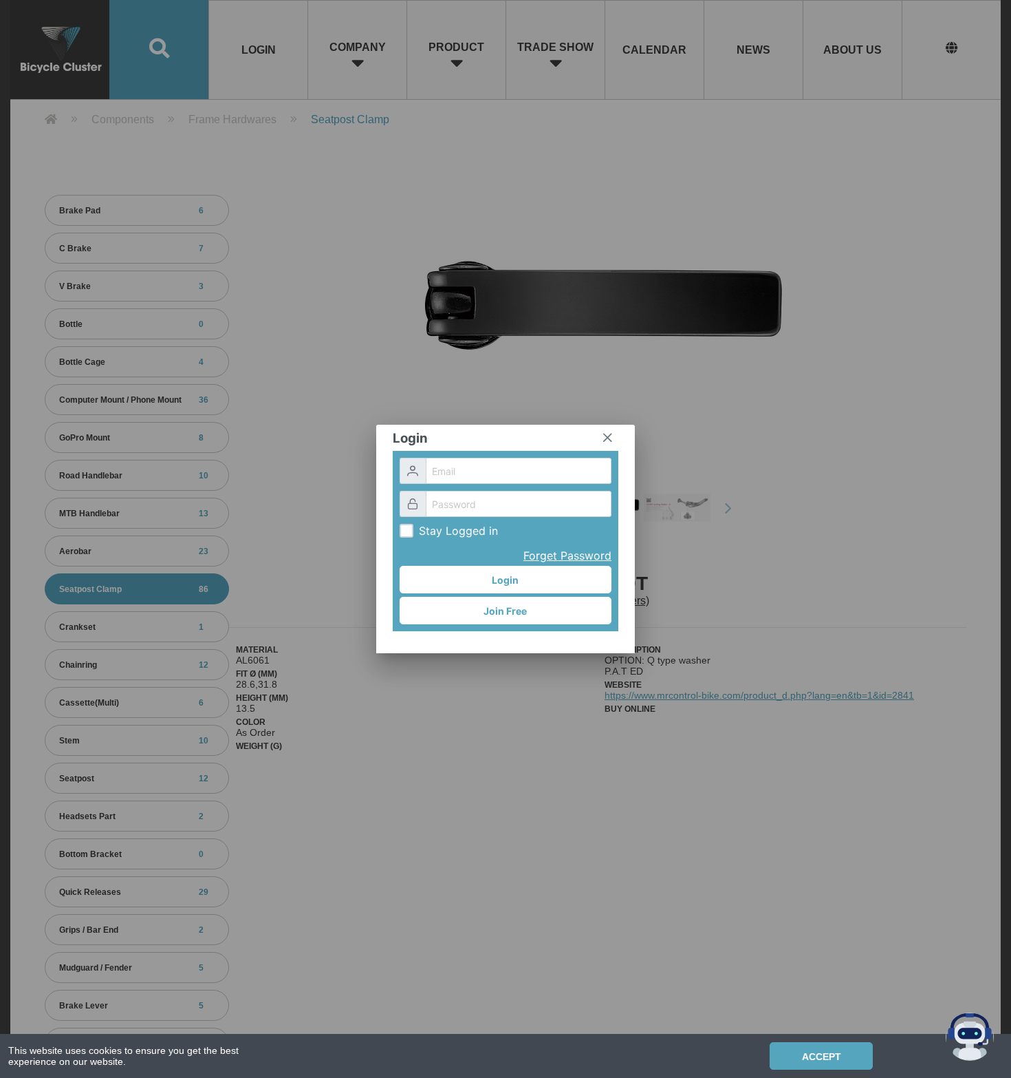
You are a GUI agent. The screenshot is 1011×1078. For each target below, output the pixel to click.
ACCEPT (821, 1056)
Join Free (505, 611)
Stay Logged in (458, 530)
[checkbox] (406, 531)
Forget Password (567, 555)
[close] (607, 438)
